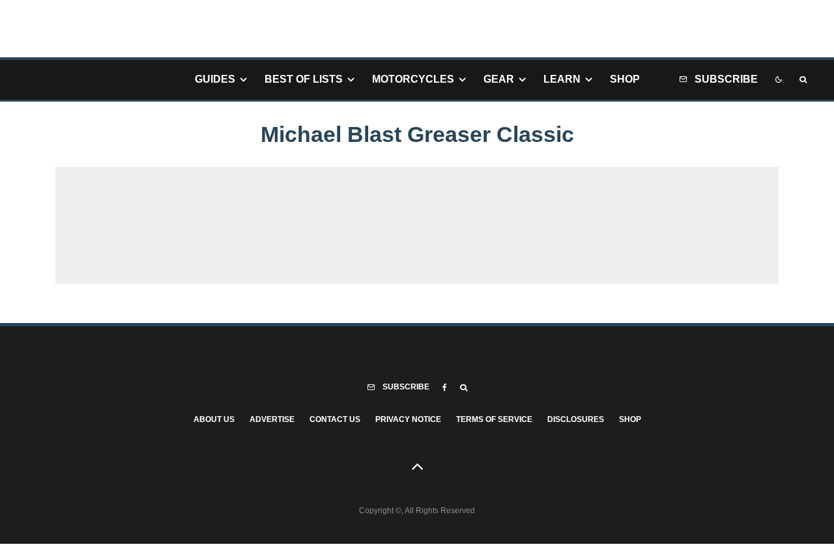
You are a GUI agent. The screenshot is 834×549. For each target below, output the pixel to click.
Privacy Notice (408, 419)
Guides (215, 79)
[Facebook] (444, 387)
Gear (498, 79)
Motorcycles (413, 79)
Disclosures (575, 419)
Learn (562, 79)
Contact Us (334, 419)
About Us (214, 419)
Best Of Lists (304, 79)
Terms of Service (494, 419)
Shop (625, 79)
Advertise (272, 419)
